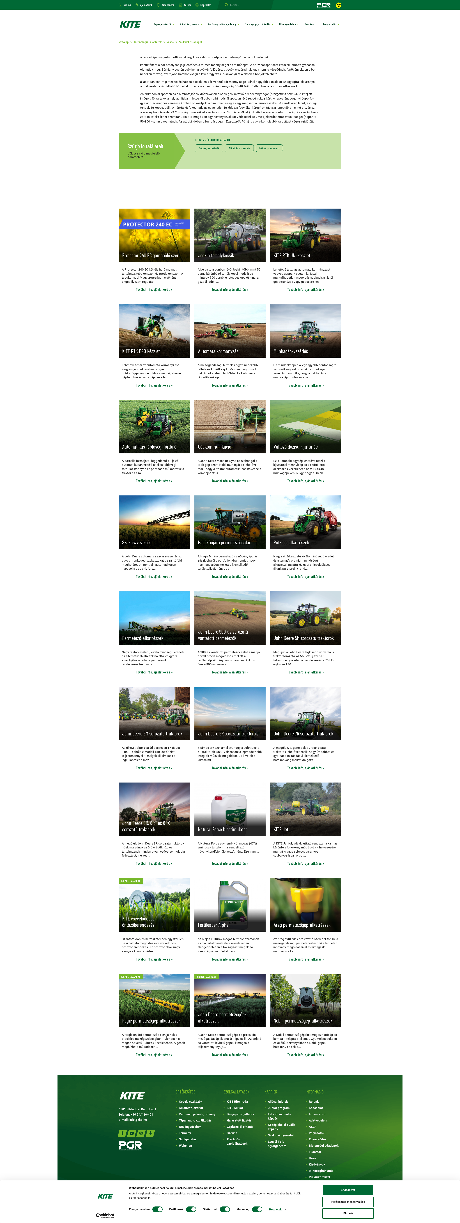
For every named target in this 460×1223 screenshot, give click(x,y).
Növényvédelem (287, 24)
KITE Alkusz (235, 1108)
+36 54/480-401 (142, 1114)
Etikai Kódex (317, 1139)
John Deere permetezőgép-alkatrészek (222, 1017)
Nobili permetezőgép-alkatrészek (303, 1020)
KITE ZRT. (130, 24)
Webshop (185, 1145)
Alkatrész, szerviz (189, 24)
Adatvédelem (318, 1120)
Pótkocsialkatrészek (291, 542)
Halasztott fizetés (239, 1120)
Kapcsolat (205, 5)
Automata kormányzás (218, 351)
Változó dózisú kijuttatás (296, 446)
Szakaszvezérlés (136, 542)
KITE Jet (281, 829)
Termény (309, 24)
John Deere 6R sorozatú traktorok (228, 733)
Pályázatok (316, 1133)
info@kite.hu (138, 1120)
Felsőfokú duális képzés (279, 1116)
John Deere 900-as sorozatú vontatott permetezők (223, 634)
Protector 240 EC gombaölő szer (150, 255)
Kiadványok (168, 5)
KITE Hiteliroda (237, 1101)
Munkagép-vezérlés (291, 351)
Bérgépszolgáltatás (240, 1114)
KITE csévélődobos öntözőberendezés (138, 921)
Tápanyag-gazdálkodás (257, 24)
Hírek (312, 1158)
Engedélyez (348, 1189)
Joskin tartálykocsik (216, 255)
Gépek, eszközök (162, 24)
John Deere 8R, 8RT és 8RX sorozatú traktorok (146, 826)
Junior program (279, 1108)
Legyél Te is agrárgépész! (277, 1143)
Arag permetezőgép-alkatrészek (302, 925)
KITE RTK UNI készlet (292, 255)
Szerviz (232, 1133)
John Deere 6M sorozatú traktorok (152, 733)
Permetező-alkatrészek (142, 638)
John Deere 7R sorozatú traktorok (303, 733)
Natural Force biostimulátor (222, 829)
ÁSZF (312, 1127)
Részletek (275, 1209)
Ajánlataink (146, 5)
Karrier (187, 5)
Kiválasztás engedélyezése (348, 1201)
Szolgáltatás (330, 24)
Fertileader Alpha (213, 925)
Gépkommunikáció (214, 446)
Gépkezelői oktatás (240, 1127)
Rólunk (127, 5)
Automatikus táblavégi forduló (149, 446)
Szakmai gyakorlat (281, 1135)
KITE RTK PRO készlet (141, 351)
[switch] (191, 1209)
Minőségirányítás (321, 1171)
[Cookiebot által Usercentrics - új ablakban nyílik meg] (105, 1216)
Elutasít (348, 1213)
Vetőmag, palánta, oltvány (222, 24)
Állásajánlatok (278, 1101)
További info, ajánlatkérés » (154, 289)
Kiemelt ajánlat (130, 880)
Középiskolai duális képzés (281, 1127)
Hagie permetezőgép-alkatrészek (151, 1020)
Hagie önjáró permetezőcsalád (224, 542)
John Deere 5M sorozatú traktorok (304, 638)
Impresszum (317, 1114)
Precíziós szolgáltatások (237, 1141)
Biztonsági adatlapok (324, 1145)
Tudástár (315, 1152)
